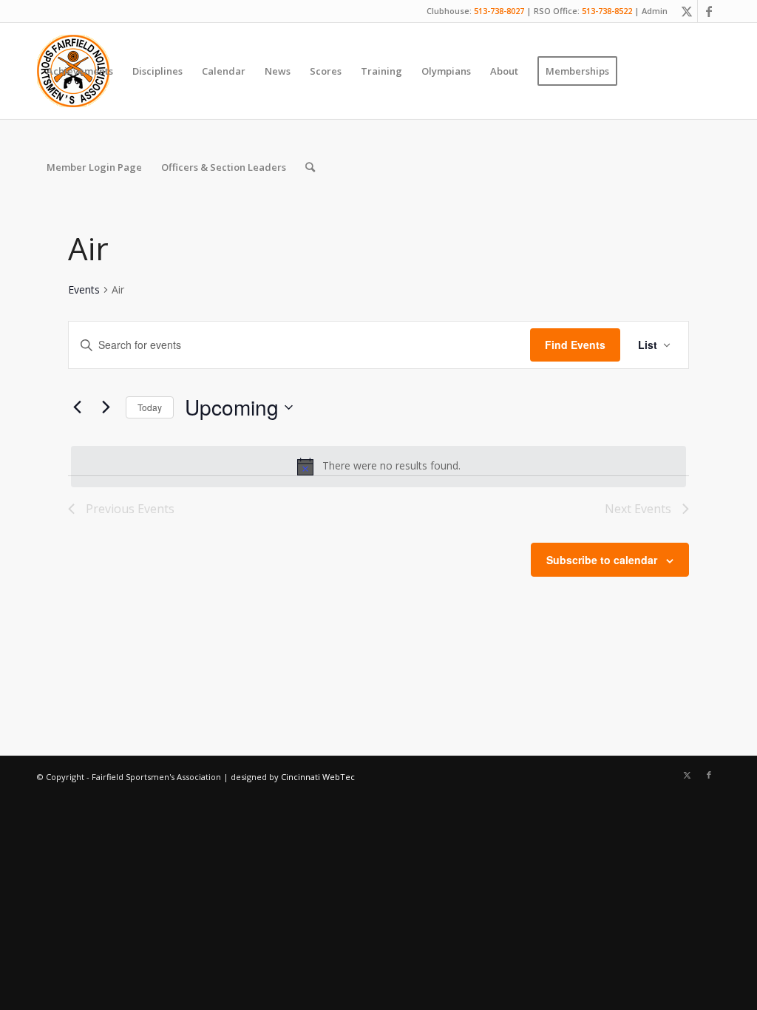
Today (150, 407)
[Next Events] (106, 407)
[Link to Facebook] (709, 11)
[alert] (378, 466)
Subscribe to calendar (601, 559)
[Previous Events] (77, 407)
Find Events (575, 344)
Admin (655, 10)
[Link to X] (686, 11)
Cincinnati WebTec (318, 776)
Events (84, 289)
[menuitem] (80, 71)
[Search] (310, 167)
